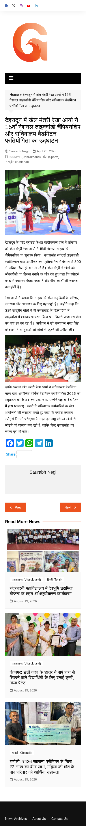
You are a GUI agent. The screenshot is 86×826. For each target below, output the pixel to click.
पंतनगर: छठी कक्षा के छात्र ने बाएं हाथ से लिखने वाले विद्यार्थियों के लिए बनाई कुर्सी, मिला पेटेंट (42, 677)
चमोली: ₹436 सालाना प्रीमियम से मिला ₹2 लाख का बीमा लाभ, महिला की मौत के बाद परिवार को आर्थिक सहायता (42, 767)
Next (67, 507)
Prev (18, 507)
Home (14, 95)
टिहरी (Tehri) (54, 579)
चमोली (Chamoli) (22, 752)
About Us (39, 818)
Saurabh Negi (18, 151)
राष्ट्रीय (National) (17, 161)
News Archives (16, 818)
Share (10, 454)
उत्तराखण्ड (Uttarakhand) (25, 157)
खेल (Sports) (51, 157)
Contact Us (59, 818)
